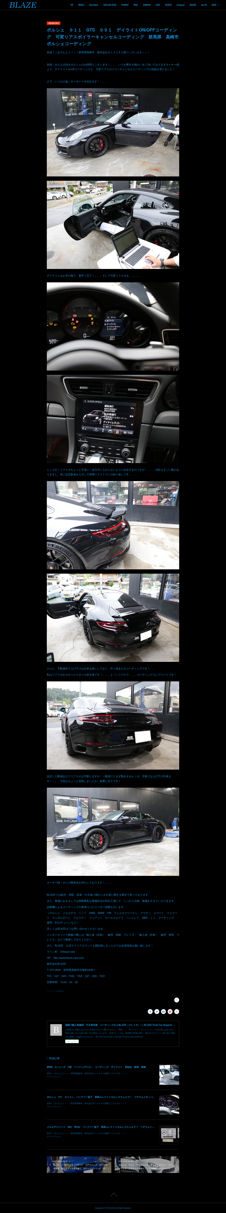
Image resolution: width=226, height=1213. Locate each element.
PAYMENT (125, 4)
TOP (71, 4)
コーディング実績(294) (55, 991)
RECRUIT (168, 4)
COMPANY (147, 4)
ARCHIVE (193, 4)
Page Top (113, 1194)
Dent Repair (93, 4)
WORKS (81, 4)
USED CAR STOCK (109, 4)
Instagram (181, 4)
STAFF (158, 4)
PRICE (136, 4)
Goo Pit (204, 4)
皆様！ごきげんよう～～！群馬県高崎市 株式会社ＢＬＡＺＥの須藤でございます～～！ (86, 1073)
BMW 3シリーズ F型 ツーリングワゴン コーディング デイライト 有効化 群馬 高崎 (96, 1067)
